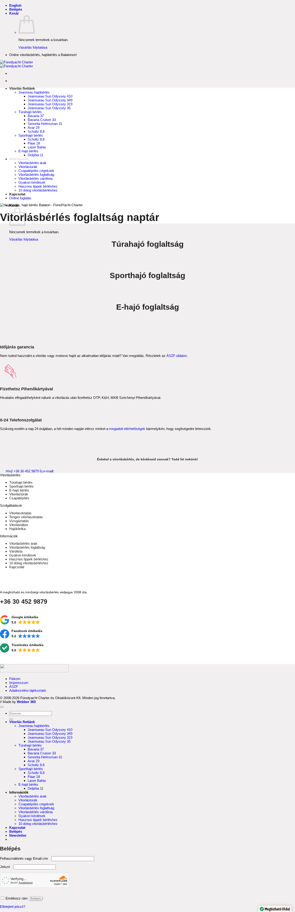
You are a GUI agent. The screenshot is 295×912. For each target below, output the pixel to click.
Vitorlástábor (18, 525)
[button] (15, 9)
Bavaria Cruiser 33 (42, 120)
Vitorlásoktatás (20, 513)
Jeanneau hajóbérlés (34, 92)
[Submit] (11, 719)
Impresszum (18, 683)
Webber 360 (26, 702)
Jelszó (6, 867)
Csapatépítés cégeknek (36, 171)
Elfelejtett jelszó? (12, 907)
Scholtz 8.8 (36, 131)
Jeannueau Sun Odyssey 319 (50, 104)
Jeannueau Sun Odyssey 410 (50, 96)
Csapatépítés (19, 498)
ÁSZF (13, 686)
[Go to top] (2, 707)
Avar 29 (33, 127)
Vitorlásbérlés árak (32, 163)
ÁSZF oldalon (176, 356)
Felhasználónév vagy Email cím (25, 858)
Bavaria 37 (36, 116)
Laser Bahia (37, 147)
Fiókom (15, 679)
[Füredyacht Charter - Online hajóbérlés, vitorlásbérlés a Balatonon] (16, 64)
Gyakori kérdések (31, 182)
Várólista (15, 551)
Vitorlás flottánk (22, 88)
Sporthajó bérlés (30, 135)
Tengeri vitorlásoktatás (26, 517)
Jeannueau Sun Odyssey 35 (49, 108)
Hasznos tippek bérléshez (38, 186)
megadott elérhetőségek (127, 429)
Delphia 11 (35, 155)
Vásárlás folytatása (32, 47)
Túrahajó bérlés (30, 112)
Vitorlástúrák (27, 167)
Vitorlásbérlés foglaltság (36, 175)
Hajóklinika (17, 529)
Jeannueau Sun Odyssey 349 (50, 100)
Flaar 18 (34, 143)
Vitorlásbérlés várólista (35, 178)
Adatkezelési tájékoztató (27, 690)
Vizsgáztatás (19, 521)
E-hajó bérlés (28, 151)
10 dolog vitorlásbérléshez (38, 190)
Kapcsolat (17, 194)
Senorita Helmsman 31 (45, 124)
